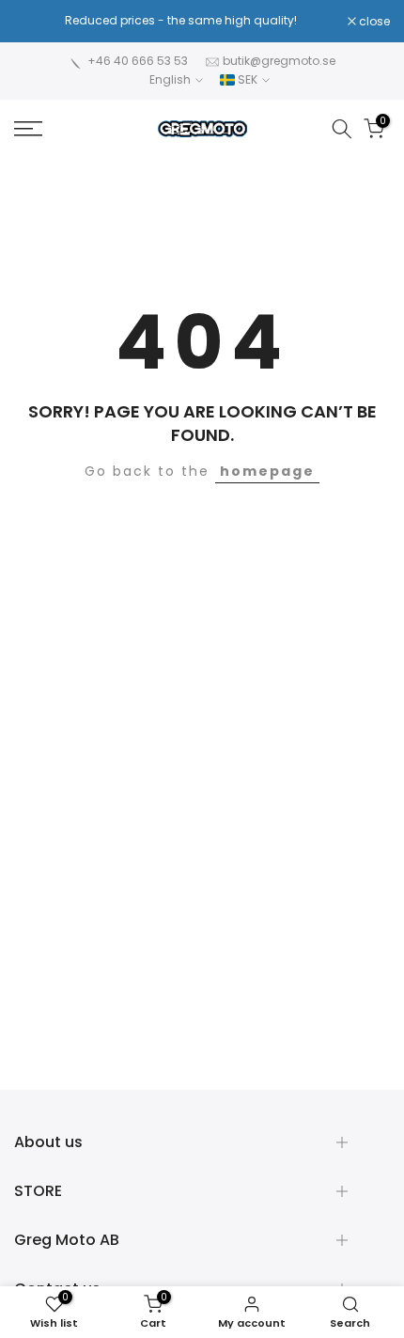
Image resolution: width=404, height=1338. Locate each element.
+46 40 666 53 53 (137, 61)
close (373, 21)
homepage (267, 471)
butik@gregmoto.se (279, 61)
